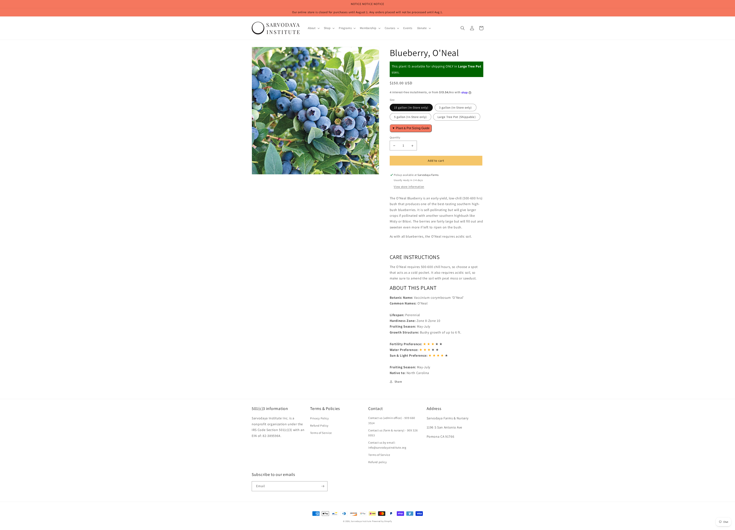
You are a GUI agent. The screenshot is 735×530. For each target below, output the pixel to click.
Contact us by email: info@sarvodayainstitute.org (387, 445)
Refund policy (377, 462)
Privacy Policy (319, 418)
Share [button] (398, 382)
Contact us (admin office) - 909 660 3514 (391, 420)
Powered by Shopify (382, 521)
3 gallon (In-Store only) (455, 107)
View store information (409, 186)
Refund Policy (319, 425)
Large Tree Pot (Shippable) (457, 117)
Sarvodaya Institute (361, 521)
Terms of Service (321, 433)
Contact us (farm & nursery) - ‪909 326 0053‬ (393, 432)
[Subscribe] (322, 486)
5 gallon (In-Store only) (410, 117)
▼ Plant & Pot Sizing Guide (411, 128)
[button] (313, 28)
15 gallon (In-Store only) (411, 107)
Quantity (395, 137)
